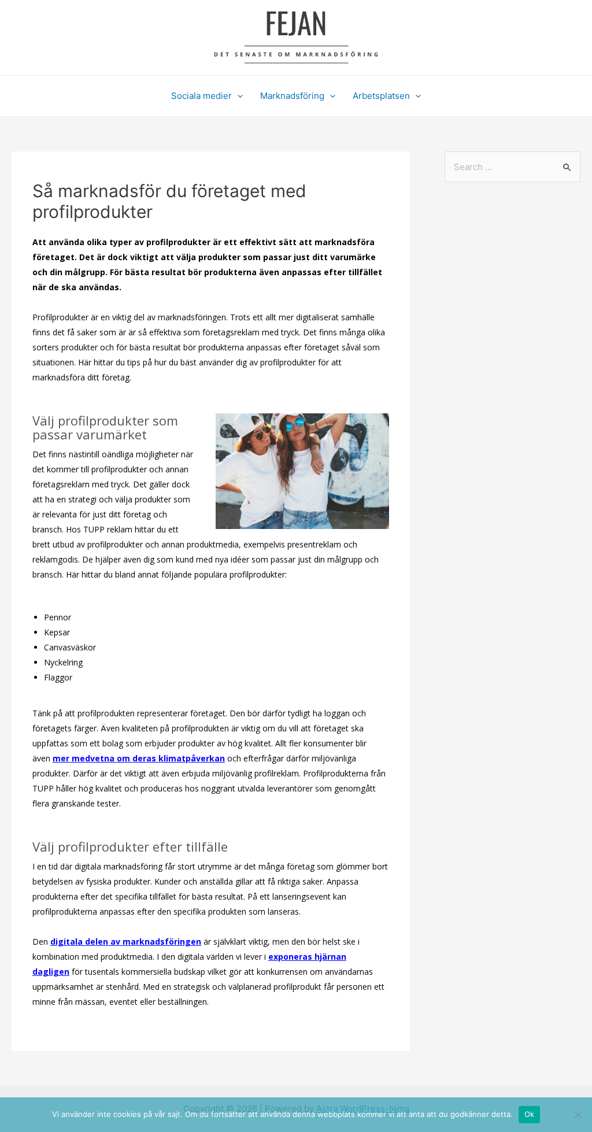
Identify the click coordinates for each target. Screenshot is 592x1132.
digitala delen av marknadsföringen (125, 941)
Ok (529, 1114)
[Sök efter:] (512, 166)
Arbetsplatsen (381, 95)
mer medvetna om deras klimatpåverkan (139, 758)
